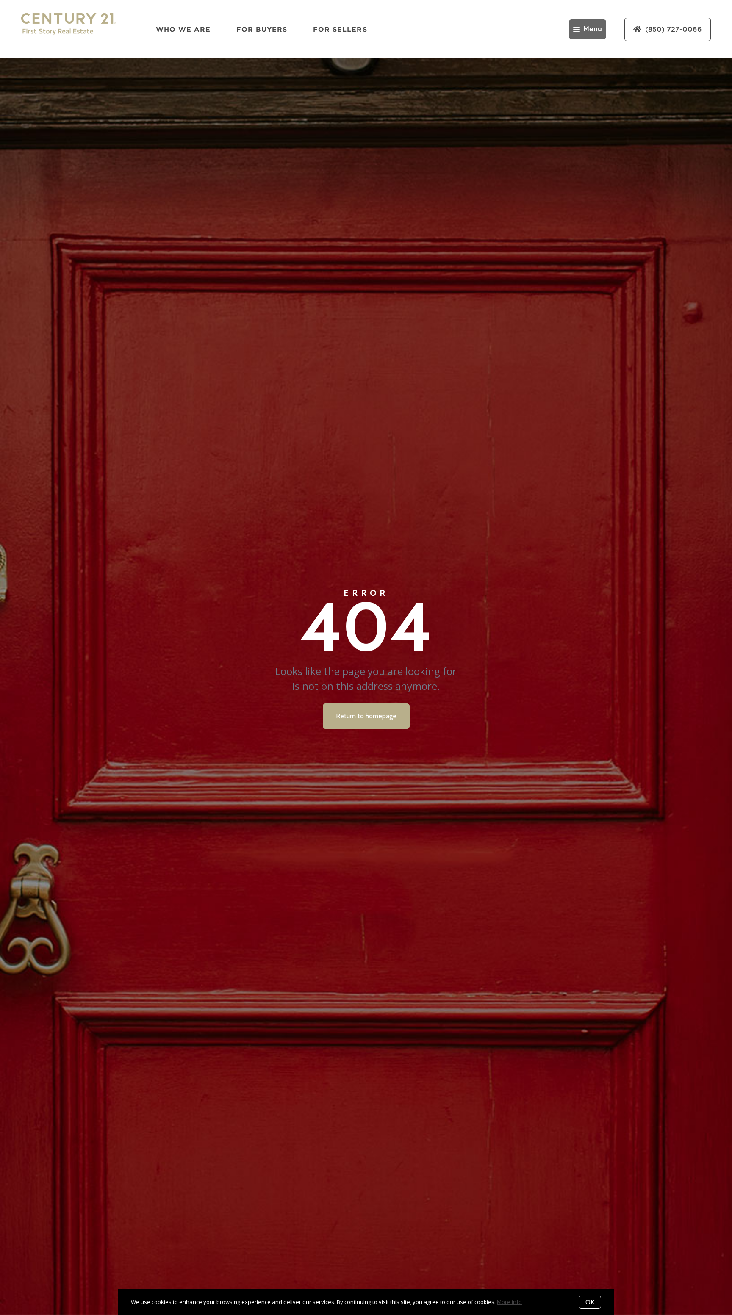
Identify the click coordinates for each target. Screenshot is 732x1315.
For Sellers (340, 29)
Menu (592, 29)
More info (509, 1302)
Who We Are (183, 29)
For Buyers (262, 29)
